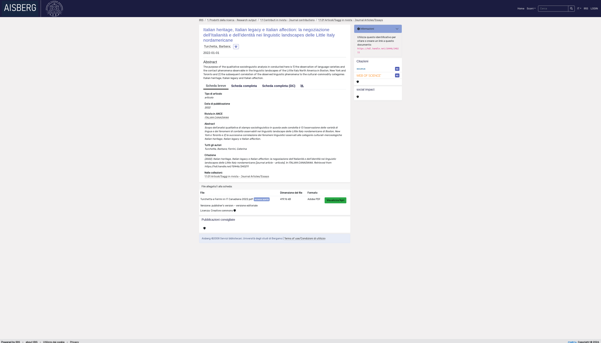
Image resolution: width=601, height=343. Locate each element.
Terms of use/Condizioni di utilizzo (304, 238)
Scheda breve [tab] (216, 85)
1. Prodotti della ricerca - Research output (232, 20)
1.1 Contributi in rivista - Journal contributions (287, 20)
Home (521, 8)
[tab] (302, 86)
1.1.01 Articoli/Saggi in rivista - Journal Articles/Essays (350, 20)
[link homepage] (21, 8)
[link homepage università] (54, 8)
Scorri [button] (530, 8)
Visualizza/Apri (335, 200)
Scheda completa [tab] (244, 86)
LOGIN (594, 8)
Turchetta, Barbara (217, 46)
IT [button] (578, 8)
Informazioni (367, 28)
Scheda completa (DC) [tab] (278, 86)
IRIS (586, 8)
